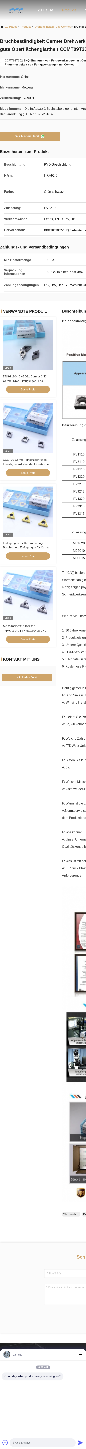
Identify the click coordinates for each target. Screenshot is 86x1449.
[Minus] (80, 1354)
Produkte (69, 10)
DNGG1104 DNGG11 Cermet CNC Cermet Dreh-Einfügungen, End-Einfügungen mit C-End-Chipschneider (27, 381)
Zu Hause (45, 10)
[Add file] (5, 1442)
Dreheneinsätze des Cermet (53, 26)
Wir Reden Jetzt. (27, 136)
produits (26, 26)
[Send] (80, 1442)
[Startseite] (16, 10)
